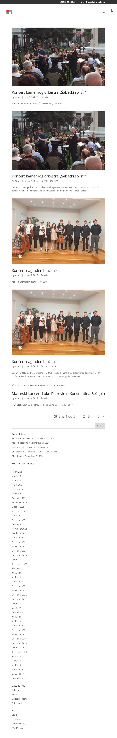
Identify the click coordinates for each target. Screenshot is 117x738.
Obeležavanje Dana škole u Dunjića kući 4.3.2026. (34, 451)
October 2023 (18, 559)
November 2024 (19, 528)
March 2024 (17, 537)
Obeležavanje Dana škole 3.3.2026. (28, 456)
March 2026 (17, 484)
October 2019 (18, 647)
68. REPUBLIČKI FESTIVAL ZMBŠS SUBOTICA (33, 438)
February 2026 (18, 489)
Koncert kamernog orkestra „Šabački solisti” (49, 92)
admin (18, 97)
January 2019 (18, 674)
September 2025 (19, 511)
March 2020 (17, 625)
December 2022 (19, 594)
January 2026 (18, 493)
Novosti (15, 694)
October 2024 (18, 533)
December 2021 (19, 612)
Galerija (45, 97)
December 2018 (19, 678)
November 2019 (19, 643)
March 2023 (17, 581)
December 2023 (19, 550)
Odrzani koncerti (49, 180)
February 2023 (18, 586)
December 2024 (19, 524)
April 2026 (16, 480)
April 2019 (16, 665)
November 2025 (19, 502)
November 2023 (19, 555)
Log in (14, 714)
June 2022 (16, 608)
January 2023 (18, 590)
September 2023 (19, 564)
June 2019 (16, 656)
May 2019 (16, 660)
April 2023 (16, 577)
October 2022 (18, 603)
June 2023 (16, 572)
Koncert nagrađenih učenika (36, 270)
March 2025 (17, 515)
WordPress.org (18, 728)
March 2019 (17, 669)
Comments (19, 723)
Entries (17, 719)
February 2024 (18, 542)
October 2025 (18, 506)
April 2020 (16, 621)
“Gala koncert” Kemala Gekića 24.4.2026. (30, 447)
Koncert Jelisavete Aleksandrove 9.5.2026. (31, 442)
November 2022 (19, 599)
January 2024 (18, 546)
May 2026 (16, 476)
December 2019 (19, 638)
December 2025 (19, 498)
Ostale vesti (17, 703)
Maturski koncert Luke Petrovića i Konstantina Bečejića (58, 393)
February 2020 (18, 630)
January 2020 (18, 634)
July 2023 (16, 568)
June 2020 (16, 616)
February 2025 (18, 520)
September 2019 (19, 652)
